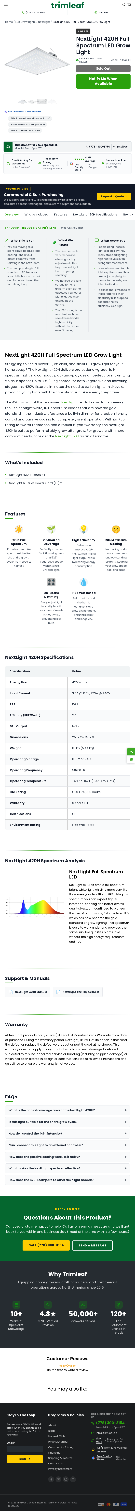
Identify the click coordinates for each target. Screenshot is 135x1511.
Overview (11, 214)
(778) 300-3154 (99, 147)
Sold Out (103, 68)
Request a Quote (112, 196)
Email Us (122, 147)
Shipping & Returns (60, 1458)
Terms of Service (57, 1502)
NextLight (44, 22)
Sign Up (24, 1459)
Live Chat (99, 1440)
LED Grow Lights (25, 22)
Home (9, 22)
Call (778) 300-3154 (46, 1245)
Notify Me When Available (103, 81)
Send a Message (92, 1245)
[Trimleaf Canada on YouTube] (58, 1479)
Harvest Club (56, 1436)
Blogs (51, 1431)
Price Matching (58, 1442)
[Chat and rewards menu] (129, 755)
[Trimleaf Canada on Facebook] (51, 1479)
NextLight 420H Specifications (95, 214)
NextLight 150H (67, 436)
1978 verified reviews (111, 1449)
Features (60, 214)
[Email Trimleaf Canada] (73, 1479)
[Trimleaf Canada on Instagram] (66, 1479)
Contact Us (55, 1463)
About (52, 1425)
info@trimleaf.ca (106, 1433)
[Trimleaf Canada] (67, 5)
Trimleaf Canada (26, 1502)
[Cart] (129, 5)
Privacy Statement (60, 1469)
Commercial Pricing (60, 1447)
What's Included (36, 214)
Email (11, 1443)
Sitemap (41, 1502)
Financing (54, 1453)
